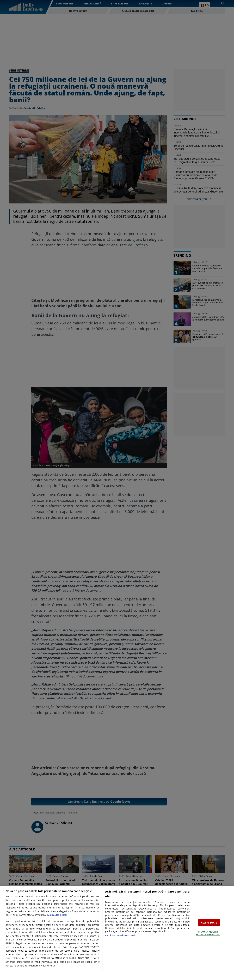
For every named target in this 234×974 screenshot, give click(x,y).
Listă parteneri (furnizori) (120, 935)
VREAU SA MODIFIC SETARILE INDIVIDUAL (208, 933)
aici (59, 947)
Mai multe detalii (57, 915)
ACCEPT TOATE (209, 922)
